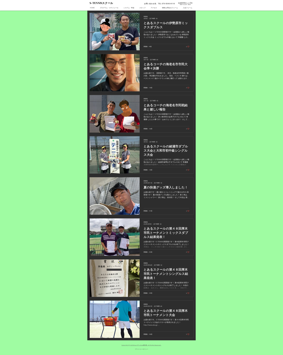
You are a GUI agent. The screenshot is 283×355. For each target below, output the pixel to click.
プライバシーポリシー (141, 349)
